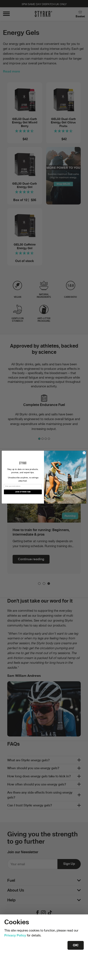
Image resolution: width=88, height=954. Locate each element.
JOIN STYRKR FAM (23, 492)
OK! (75, 945)
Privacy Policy (15, 935)
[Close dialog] (84, 452)
